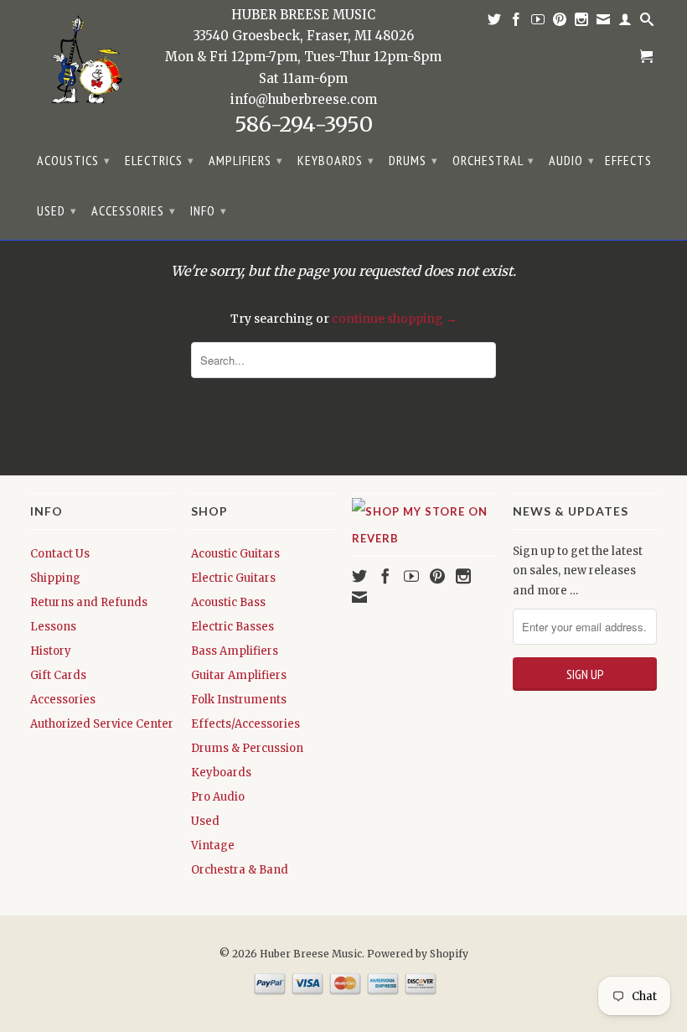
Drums (413, 160)
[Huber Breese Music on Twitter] (495, 23)
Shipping (55, 578)
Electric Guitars (233, 578)
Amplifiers (246, 160)
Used (57, 210)
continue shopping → (394, 318)
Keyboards (335, 160)
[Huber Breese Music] (82, 64)
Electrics (159, 160)
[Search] (647, 23)
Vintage (213, 845)
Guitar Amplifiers (239, 675)
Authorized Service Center (101, 724)
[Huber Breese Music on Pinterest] (560, 23)
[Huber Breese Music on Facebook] (516, 23)
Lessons (53, 627)
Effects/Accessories (245, 724)
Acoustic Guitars (235, 554)
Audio (572, 160)
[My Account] (625, 23)
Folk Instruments (239, 699)
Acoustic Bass (228, 602)
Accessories (133, 210)
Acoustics (74, 160)
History (50, 651)
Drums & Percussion (247, 748)
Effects (628, 161)
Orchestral (493, 160)
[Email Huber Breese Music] (604, 23)
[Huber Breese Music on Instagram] (582, 23)
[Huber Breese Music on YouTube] (538, 23)
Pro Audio (218, 797)
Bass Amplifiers (234, 651)
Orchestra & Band (239, 870)
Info (208, 210)
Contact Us (60, 554)
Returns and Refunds (88, 602)
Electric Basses (232, 627)
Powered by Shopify (417, 953)
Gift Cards (58, 675)
